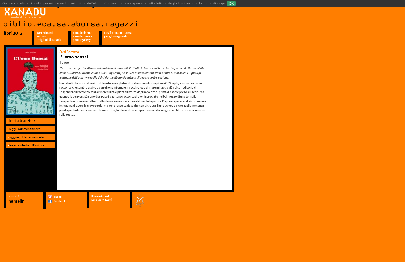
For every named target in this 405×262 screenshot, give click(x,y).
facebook (60, 201)
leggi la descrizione (22, 120)
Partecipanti (45, 32)
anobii (58, 196)
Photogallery (82, 40)
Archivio (42, 36)
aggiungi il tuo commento (26, 137)
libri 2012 (13, 33)
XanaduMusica (82, 36)
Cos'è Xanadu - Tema (118, 32)
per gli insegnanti (115, 36)
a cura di (16, 199)
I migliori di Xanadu (49, 40)
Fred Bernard (69, 52)
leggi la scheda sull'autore (26, 145)
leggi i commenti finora (24, 129)
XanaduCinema (82, 32)
